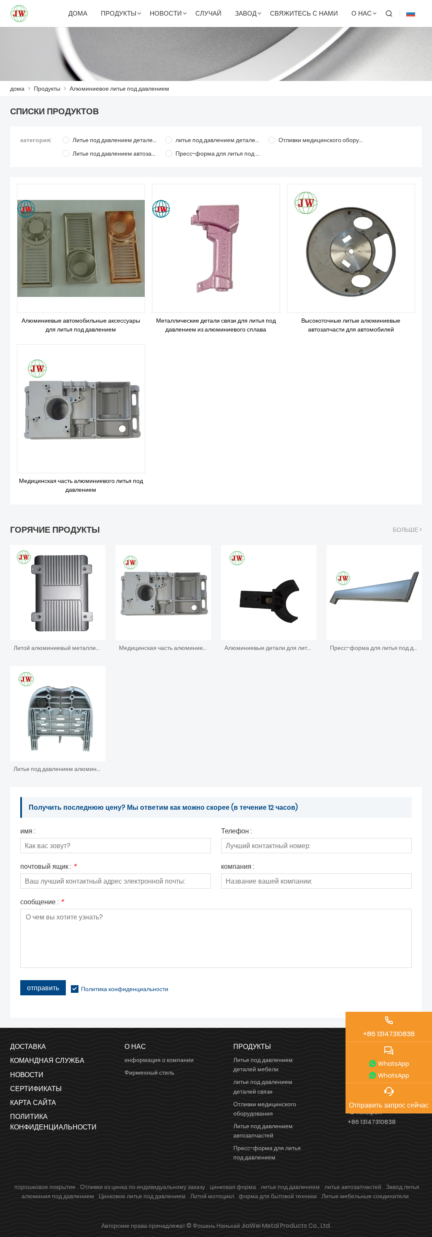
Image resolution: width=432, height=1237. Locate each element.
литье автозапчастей (352, 1187)
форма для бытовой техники (278, 1196)
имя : (27, 832)
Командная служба (47, 1060)
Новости (26, 1075)
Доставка (28, 1046)
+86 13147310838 (372, 1122)
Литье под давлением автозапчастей (263, 1131)
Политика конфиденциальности (124, 989)
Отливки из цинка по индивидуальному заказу (142, 1187)
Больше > (407, 530)
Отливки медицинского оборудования (264, 1109)
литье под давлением (290, 1187)
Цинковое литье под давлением (142, 1196)
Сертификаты (36, 1089)
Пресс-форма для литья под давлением (267, 1153)
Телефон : (236, 832)
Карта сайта (33, 1103)
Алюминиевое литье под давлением (119, 88)
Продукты (47, 88)
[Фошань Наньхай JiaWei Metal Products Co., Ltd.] (19, 13)
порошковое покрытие (45, 1187)
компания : (237, 867)
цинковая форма (233, 1187)
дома (17, 88)
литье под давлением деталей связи (262, 1086)
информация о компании (159, 1060)
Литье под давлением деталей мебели (263, 1064)
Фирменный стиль (149, 1072)
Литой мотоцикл (212, 1196)
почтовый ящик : (48, 867)
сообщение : (42, 903)
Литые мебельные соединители (365, 1196)
